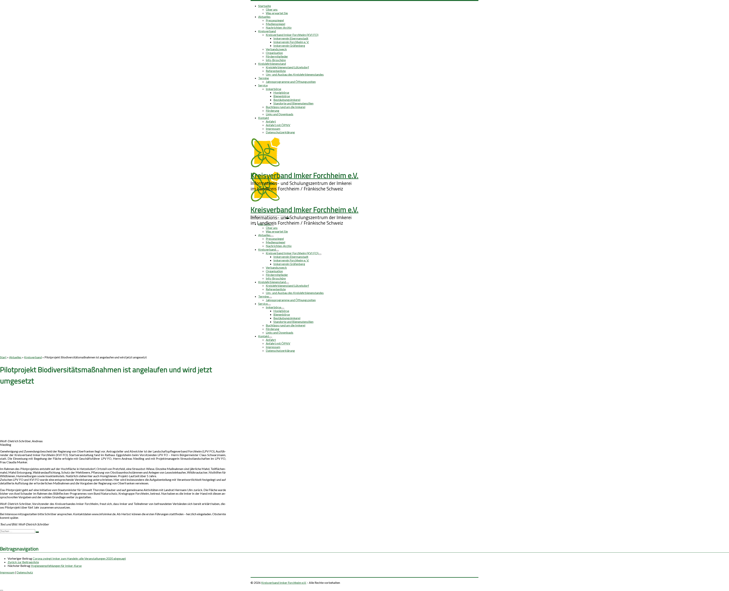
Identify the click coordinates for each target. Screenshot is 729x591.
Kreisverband (33, 357)
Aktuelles (15, 357)
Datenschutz (25, 572)
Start (3, 357)
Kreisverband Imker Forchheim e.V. (283, 582)
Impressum (7, 572)
